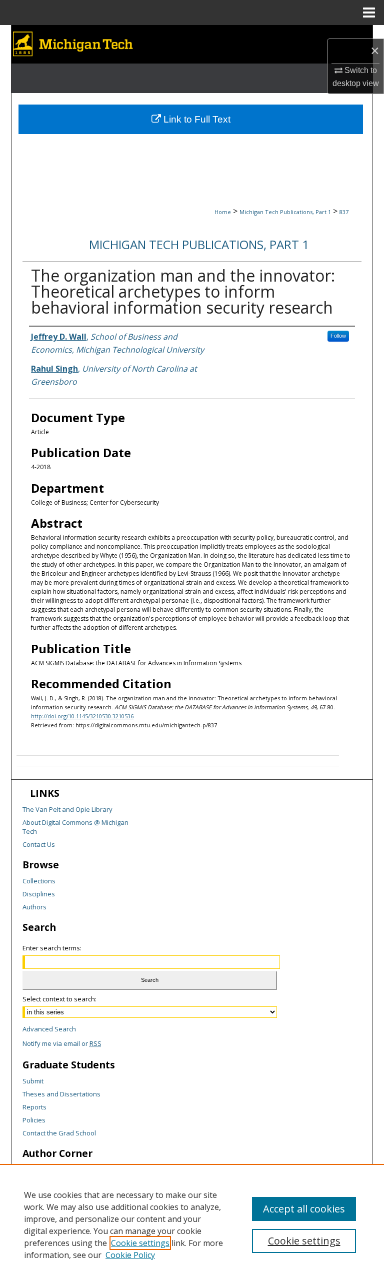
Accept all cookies (304, 1208)
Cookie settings (140, 1242)
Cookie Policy (130, 1254)
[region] (192, 1224)
